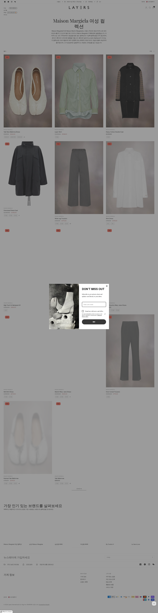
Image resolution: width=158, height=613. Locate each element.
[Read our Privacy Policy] (105, 314)
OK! (94, 322)
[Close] (107, 286)
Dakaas (10, 611)
